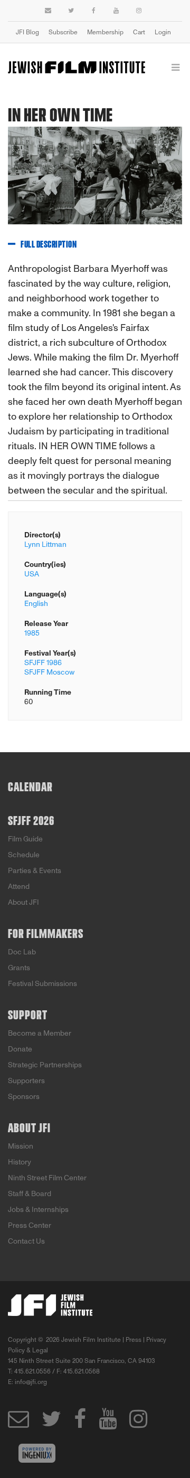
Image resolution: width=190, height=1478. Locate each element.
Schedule (24, 854)
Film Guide (25, 839)
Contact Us (26, 1241)
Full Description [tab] (49, 245)
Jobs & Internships (38, 1209)
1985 (32, 633)
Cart (139, 32)
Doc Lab (22, 952)
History (19, 1162)
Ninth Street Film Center (47, 1177)
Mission (20, 1146)
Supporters (26, 1080)
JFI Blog (27, 32)
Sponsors (24, 1096)
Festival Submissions (42, 983)
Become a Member (39, 1033)
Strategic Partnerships (45, 1064)
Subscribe (63, 32)
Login (163, 32)
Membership (105, 32)
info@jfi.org (31, 1382)
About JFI (23, 902)
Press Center (29, 1225)
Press (133, 1339)
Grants (19, 967)
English (36, 603)
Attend (19, 886)
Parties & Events (34, 870)
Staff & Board (29, 1193)
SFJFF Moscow (49, 672)
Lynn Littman (45, 544)
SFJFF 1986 (43, 662)
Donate (20, 1049)
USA (31, 574)
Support (28, 1015)
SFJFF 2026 (31, 821)
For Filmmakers (45, 934)
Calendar (30, 787)
